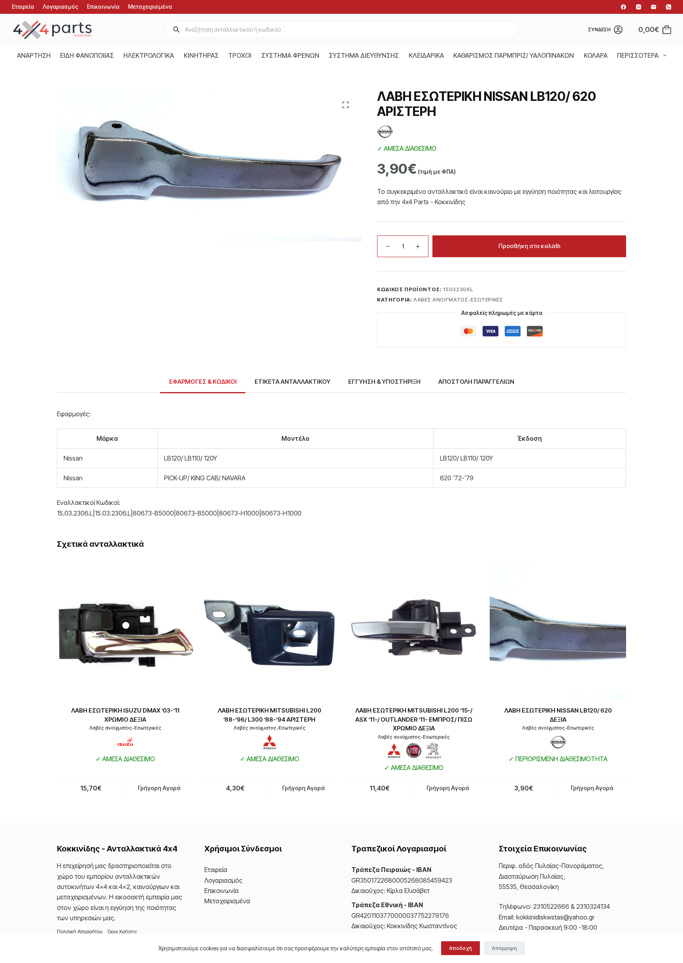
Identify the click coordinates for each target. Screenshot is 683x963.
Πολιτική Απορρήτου (80, 931)
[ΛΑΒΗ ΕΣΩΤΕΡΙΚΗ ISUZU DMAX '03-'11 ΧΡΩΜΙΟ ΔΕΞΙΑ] (125, 630)
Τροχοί (239, 55)
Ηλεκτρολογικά (148, 55)
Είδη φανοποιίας (87, 55)
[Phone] (668, 6)
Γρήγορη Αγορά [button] (159, 788)
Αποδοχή (460, 948)
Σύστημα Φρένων (290, 55)
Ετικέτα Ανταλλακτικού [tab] (292, 381)
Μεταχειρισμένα (150, 6)
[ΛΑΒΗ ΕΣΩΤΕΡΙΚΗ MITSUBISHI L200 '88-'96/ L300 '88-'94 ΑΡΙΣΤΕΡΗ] (269, 630)
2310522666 (551, 906)
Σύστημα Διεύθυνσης (364, 55)
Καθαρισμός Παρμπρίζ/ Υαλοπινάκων (513, 55)
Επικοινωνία (103, 6)
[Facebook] (623, 6)
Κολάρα (596, 55)
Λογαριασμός (60, 6)
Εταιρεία (23, 6)
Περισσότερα (637, 55)
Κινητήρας (201, 55)
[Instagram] (638, 6)
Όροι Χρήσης (122, 931)
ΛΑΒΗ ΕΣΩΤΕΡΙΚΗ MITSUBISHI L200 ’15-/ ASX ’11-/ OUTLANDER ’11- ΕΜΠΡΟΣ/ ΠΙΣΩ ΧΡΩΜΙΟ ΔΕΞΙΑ (413, 719)
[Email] (653, 6)
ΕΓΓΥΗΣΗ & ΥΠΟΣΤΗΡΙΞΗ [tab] (384, 381)
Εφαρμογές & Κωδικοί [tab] (203, 381)
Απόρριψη (504, 948)
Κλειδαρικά (426, 55)
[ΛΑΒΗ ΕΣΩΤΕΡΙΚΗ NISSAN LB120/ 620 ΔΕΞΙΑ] (558, 630)
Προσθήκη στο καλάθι (529, 246)
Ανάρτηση (34, 55)
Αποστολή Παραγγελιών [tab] (476, 381)
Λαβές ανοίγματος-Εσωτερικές (458, 299)
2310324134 (593, 906)
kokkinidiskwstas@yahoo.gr (555, 917)
